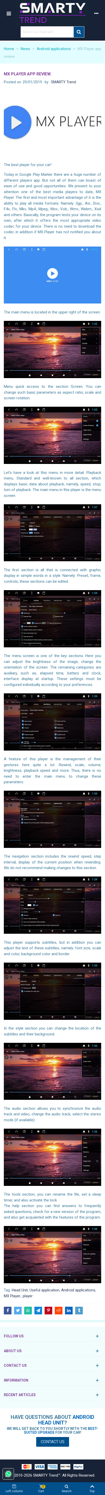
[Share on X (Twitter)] (18, 1310)
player (28, 1296)
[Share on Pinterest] (48, 1310)
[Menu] (9, 13)
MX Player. (12, 1296)
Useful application (44, 1290)
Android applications (78, 1290)
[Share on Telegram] (38, 1310)
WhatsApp (8, 1474)
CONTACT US (15, 1365)
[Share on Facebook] (7, 1310)
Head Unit (20, 1290)
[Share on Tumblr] (79, 1310)
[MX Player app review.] (52, 124)
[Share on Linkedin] (69, 1310)
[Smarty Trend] (52, 13)
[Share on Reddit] (58, 1310)
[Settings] (96, 13)
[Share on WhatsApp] (28, 1310)
